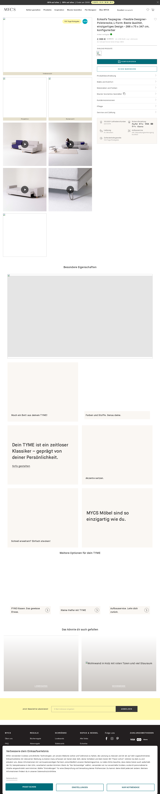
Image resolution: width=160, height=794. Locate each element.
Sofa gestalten (21, 466)
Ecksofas (83, 743)
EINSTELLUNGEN (80, 787)
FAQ (7, 743)
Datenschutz (12, 778)
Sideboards (59, 743)
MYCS (8, 733)
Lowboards (59, 739)
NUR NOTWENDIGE (131, 787)
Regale (34, 733)
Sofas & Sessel (89, 733)
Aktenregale (35, 743)
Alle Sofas (84, 739)
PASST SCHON (29, 787)
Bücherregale (35, 739)
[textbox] (83, 709)
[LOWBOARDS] (53, 663)
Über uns (8, 739)
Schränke (61, 733)
